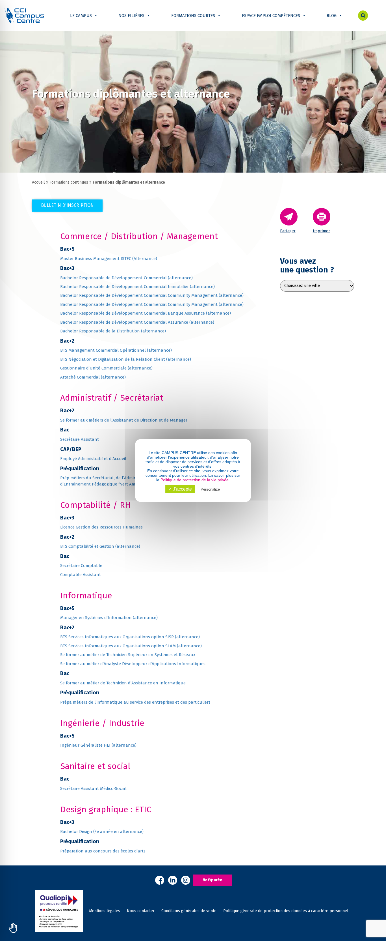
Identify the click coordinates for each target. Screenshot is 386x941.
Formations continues (68, 182)
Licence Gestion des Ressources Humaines (101, 527)
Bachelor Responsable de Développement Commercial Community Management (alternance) (152, 295)
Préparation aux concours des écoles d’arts (103, 851)
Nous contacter (141, 910)
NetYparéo (212, 880)
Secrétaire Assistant (79, 439)
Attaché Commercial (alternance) (93, 377)
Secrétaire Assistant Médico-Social (93, 788)
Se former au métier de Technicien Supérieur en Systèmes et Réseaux (127, 654)
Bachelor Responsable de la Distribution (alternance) (113, 331)
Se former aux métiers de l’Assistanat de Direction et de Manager (123, 420)
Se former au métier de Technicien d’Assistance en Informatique (123, 683)
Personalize (210, 489)
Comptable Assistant (80, 574)
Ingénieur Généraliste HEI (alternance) (98, 745)
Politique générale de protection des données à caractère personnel (285, 910)
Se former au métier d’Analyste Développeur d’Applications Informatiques (132, 663)
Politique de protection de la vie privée (195, 480)
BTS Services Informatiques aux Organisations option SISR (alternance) (130, 636)
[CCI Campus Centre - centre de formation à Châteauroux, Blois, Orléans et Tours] (24, 15)
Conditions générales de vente (188, 910)
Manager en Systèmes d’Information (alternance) (109, 617)
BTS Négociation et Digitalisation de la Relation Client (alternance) (125, 359)
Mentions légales (104, 910)
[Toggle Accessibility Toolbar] (13, 928)
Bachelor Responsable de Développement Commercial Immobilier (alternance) (137, 286)
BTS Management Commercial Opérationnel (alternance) (116, 350)
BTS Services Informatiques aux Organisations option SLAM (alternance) (131, 645)
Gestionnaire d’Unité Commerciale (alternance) (106, 368)
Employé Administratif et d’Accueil (93, 458)
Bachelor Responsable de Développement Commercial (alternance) (126, 277)
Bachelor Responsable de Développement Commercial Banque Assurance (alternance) (145, 313)
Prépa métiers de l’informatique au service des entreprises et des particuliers (135, 702)
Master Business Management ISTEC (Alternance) (108, 258)
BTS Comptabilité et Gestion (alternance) (100, 546)
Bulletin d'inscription (67, 205)
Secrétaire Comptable (81, 565)
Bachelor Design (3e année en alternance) (102, 831)
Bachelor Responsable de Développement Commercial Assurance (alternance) (137, 322)
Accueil (38, 182)
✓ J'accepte (180, 489)
